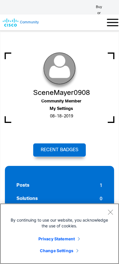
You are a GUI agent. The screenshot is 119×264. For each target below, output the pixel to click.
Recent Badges (59, 150)
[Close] (110, 212)
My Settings (61, 109)
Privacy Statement (56, 238)
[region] (59, 233)
